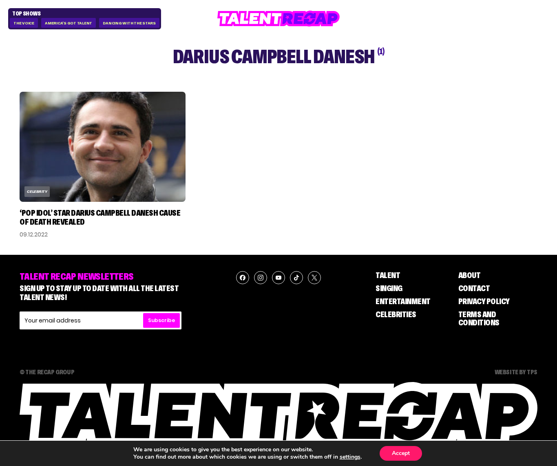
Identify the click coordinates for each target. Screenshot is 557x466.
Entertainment (403, 301)
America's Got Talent (68, 23)
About (469, 275)
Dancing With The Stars (129, 23)
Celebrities (396, 314)
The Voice (23, 23)
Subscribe (161, 320)
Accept (401, 453)
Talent (388, 275)
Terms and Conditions (479, 318)
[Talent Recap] (278, 19)
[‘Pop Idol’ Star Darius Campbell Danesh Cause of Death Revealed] (103, 147)
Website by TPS (516, 371)
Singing (389, 288)
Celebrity (37, 191)
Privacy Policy (484, 301)
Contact (474, 288)
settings (350, 457)
